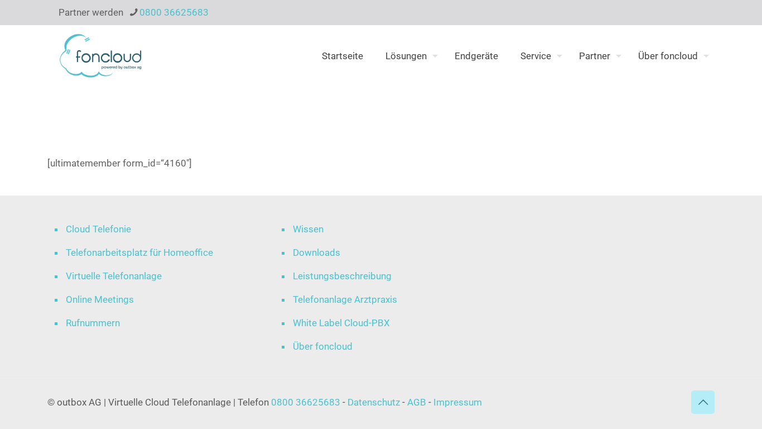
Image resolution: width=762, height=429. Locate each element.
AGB (416, 402)
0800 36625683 (174, 12)
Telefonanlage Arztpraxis (345, 299)
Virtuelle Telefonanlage (114, 276)
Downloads (316, 252)
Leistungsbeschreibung (342, 276)
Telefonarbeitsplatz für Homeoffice (139, 252)
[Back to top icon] (703, 402)
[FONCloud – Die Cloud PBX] (101, 56)
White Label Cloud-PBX (341, 322)
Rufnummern (93, 322)
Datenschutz (375, 402)
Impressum (457, 402)
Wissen (308, 229)
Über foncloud (323, 346)
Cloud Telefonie (98, 229)
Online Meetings (100, 299)
